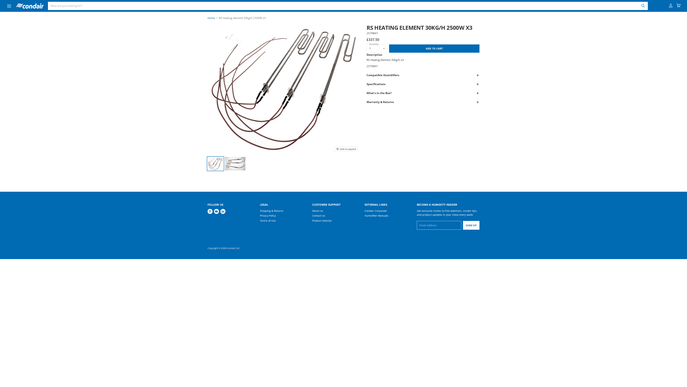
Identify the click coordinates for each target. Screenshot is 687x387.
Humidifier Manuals (376, 215)
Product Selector (322, 220)
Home (211, 18)
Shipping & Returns (271, 210)
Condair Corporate (376, 210)
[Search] (643, 6)
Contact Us (318, 215)
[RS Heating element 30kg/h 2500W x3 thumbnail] (215, 164)
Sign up (471, 225)
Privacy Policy (268, 215)
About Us (317, 210)
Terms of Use (268, 220)
